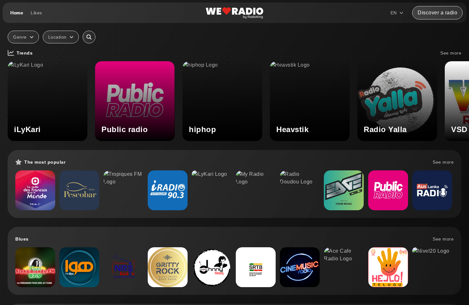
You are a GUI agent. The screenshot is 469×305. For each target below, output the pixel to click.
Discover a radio (437, 12)
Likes (36, 12)
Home (16, 12)
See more (450, 53)
